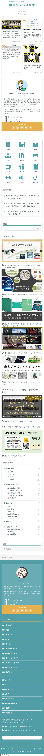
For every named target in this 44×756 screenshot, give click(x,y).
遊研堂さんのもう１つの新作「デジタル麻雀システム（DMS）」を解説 (23, 197)
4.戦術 (22, 521)
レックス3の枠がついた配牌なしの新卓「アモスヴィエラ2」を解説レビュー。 (23, 213)
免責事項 (39, 748)
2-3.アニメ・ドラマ (23, 493)
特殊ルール (23, 511)
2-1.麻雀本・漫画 (24, 488)
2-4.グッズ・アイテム (23, 495)
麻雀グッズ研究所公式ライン (15, 456)
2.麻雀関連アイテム (23, 484)
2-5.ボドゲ (23, 498)
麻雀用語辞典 (23, 516)
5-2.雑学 (23, 531)
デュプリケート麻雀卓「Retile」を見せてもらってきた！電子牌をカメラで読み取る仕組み (23, 205)
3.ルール (23, 503)
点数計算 (23, 509)
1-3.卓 (24, 477)
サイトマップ (12, 119)
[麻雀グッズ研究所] (22, 6)
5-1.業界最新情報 (23, 529)
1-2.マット (23, 474)
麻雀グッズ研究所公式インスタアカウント (20, 730)
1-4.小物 (23, 479)
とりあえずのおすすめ (15, 121)
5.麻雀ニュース (23, 527)
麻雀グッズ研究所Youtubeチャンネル (18, 421)
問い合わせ (15, 748)
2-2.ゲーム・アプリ (24, 490)
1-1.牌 (23, 472)
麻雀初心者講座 (23, 514)
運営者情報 (12, 604)
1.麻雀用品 (23, 468)
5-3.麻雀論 (23, 534)
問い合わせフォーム (15, 117)
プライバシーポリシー (27, 748)
